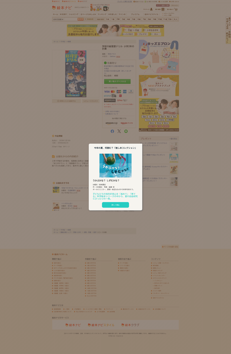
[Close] (142, 143)
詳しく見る (115, 205)
